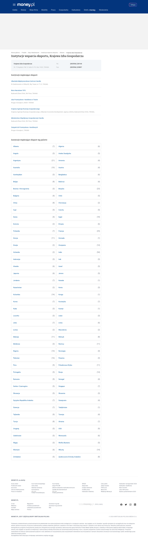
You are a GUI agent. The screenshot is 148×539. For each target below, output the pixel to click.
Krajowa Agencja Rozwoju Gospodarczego (25, 109)
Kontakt (13, 507)
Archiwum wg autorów (55, 505)
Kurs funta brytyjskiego (38, 484)
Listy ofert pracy (123, 489)
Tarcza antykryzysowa (17, 489)
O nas (13, 503)
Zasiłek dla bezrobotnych (59, 489)
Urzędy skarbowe (87, 487)
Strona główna (15, 52)
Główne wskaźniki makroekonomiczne (63, 487)
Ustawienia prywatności (34, 507)
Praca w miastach (16, 491)
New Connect (123, 487)
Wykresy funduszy (37, 487)
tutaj (52, 535)
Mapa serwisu (15, 509)
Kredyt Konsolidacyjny (38, 492)
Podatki (24, 52)
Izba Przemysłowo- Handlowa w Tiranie (24, 100)
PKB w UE (104, 487)
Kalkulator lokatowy (88, 491)
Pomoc (29, 509)
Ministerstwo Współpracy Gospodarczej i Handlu (27, 118)
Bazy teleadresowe (33, 52)
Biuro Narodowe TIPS (18, 90)
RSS (50, 507)
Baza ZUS (104, 489)
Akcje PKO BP (56, 485)
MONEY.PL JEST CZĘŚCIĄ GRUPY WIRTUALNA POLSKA (30, 516)
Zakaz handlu (105, 485)
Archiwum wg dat (54, 503)
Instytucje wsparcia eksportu (49, 52)
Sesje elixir (85, 485)
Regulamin (30, 503)
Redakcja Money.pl (106, 491)
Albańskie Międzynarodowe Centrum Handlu (26, 81)
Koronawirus (35, 489)
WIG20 (84, 484)
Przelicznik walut (16, 485)
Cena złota (35, 485)
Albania (62, 52)
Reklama (13, 505)
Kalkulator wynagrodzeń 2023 (128, 484)
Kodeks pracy (86, 489)
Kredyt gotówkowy (57, 492)
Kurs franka (55, 484)
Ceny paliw (104, 484)
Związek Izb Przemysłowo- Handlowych (24, 127)
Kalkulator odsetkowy (125, 485)
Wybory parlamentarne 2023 (127, 491)
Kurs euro (14, 487)
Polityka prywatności (33, 505)
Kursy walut (14, 484)
